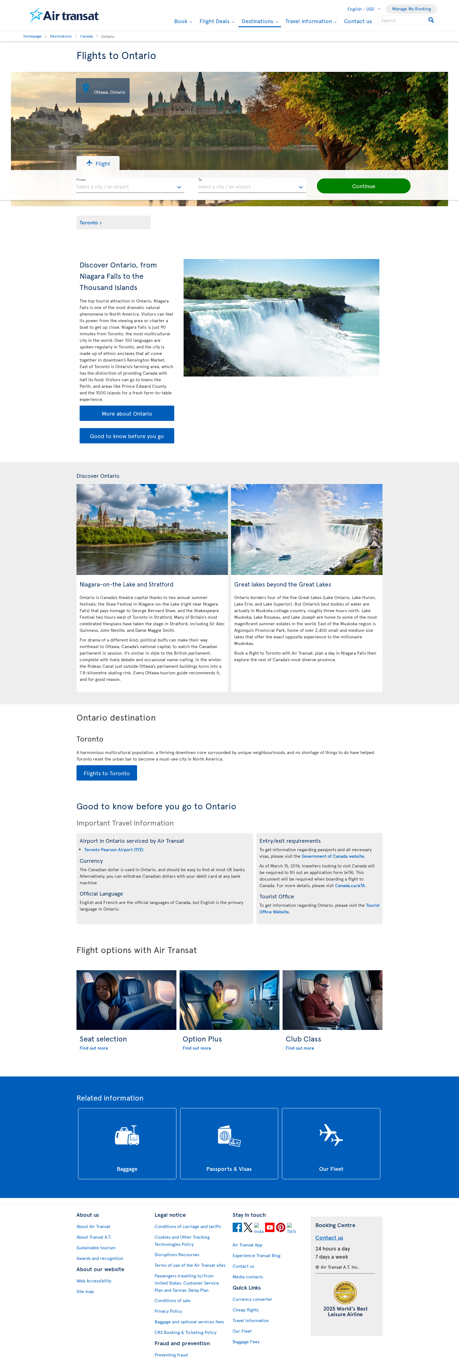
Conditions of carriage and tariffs (188, 1226)
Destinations (257, 21)
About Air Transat (93, 1226)
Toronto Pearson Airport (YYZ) (113, 849)
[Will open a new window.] (237, 1228)
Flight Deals (213, 21)
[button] (98, 163)
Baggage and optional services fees (189, 1322)
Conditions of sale (172, 1300)
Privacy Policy (168, 1311)
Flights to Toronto (107, 773)
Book (180, 21)
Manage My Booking (411, 9)
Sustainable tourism (96, 1248)
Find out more (94, 1048)
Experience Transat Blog (256, 1255)
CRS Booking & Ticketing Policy (185, 1332)
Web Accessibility (93, 1281)
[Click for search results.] (431, 20)
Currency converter (252, 1299)
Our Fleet (242, 1331)
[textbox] (130, 185)
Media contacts (248, 1277)
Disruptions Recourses (177, 1254)
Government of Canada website (333, 856)
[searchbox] (407, 20)
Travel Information (251, 1320)
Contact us (358, 21)
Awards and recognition (99, 1258)
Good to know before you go (127, 436)
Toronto (89, 222)
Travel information (307, 21)
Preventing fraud (171, 1355)
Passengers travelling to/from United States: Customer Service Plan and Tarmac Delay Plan (187, 1283)
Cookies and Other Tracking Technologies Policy (182, 1240)
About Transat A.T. (93, 1237)
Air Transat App (247, 1245)
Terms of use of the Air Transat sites (190, 1265)
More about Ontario (127, 413)
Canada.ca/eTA (350, 885)
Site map (85, 1291)
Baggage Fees (246, 1342)
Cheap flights (246, 1310)
